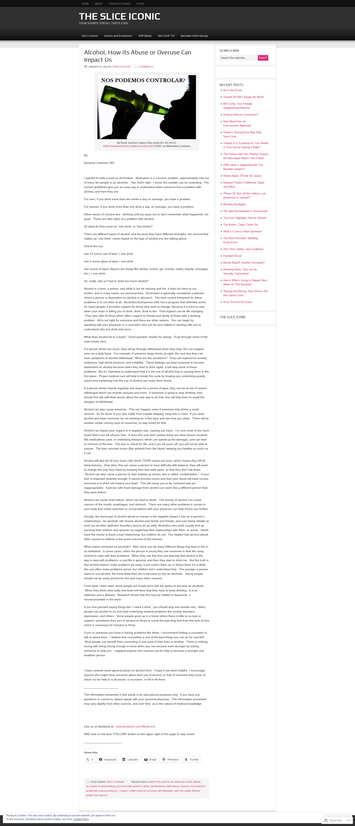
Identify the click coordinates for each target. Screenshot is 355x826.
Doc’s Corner (90, 35)
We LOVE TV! (165, 35)
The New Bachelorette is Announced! (245, 211)
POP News (145, 35)
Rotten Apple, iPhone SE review (242, 175)
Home (85, 3)
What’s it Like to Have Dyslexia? (242, 231)
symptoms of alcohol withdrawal (151, 791)
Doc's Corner (115, 782)
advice (165, 782)
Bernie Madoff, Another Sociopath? (244, 262)
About (99, 3)
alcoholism (124, 786)
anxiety (137, 786)
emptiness (172, 786)
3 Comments (145, 66)
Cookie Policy (81, 819)
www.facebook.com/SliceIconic (136, 726)
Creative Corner (119, 3)
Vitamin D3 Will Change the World (243, 97)
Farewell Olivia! (232, 255)
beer (146, 786)
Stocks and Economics (117, 35)
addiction (154, 782)
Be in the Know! (232, 90)
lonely (124, 791)
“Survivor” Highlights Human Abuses (244, 217)
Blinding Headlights (234, 204)
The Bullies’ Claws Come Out (240, 224)
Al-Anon (176, 782)
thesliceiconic (121, 66)
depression (157, 786)
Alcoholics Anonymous (101, 786)
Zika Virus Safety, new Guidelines (243, 249)
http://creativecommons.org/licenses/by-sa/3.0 (129, 146)
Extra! (140, 3)
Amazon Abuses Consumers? (241, 114)
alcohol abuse (191, 782)
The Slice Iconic (119, 16)
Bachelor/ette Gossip (194, 35)
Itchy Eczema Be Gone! (237, 302)
